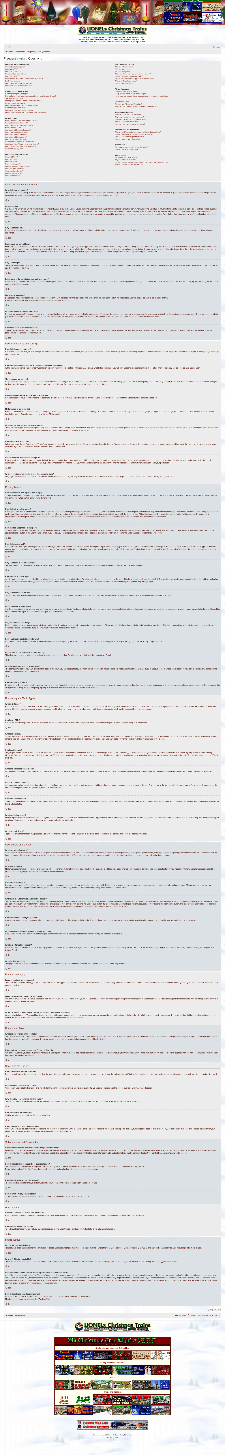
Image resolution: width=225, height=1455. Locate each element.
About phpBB (182, 1248)
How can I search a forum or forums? (128, 114)
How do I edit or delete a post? (16, 123)
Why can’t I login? (11, 76)
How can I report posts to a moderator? (19, 142)
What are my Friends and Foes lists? (128, 104)
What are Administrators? (124, 67)
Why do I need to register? (15, 67)
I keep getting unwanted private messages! (130, 94)
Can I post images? (12, 164)
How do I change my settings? (16, 94)
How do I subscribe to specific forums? (129, 137)
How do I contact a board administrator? (129, 164)
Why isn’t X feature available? (125, 160)
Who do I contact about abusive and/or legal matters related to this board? (142, 162)
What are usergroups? (123, 71)
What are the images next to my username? (21, 105)
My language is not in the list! (15, 103)
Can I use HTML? (11, 159)
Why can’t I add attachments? (16, 137)
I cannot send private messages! (127, 91)
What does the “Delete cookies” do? (18, 86)
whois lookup (175, 1275)
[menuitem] (8, 47)
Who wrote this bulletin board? (126, 157)
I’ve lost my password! (13, 81)
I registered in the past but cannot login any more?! (24, 79)
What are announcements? (15, 169)
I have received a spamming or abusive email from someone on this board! (142, 96)
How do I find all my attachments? (127, 149)
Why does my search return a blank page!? (131, 119)
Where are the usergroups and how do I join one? (133, 74)
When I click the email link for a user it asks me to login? (26, 112)
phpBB (48, 414)
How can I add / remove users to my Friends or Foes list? (136, 106)
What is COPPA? (11, 69)
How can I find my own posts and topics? (130, 124)
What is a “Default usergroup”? (126, 81)
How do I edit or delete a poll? (16, 132)
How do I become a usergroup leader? (129, 76)
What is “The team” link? (124, 83)
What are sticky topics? (14, 171)
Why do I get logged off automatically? (19, 83)
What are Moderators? (123, 69)
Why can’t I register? (13, 71)
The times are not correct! (14, 98)
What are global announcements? (17, 166)
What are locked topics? (14, 173)
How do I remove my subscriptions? (128, 139)
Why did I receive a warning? (16, 139)
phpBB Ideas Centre (116, 1262)
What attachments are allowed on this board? (131, 147)
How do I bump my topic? (14, 149)
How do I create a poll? (13, 127)
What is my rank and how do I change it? (20, 110)
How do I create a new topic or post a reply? (21, 120)
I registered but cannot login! (15, 74)
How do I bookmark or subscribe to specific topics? (134, 134)
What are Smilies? (12, 161)
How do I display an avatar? (15, 108)
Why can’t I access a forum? (15, 135)
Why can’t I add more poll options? (18, 130)
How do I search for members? (126, 122)
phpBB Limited (74, 1248)
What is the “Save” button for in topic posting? (22, 144)
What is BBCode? (11, 157)
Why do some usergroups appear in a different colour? (135, 79)
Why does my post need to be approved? (20, 146)
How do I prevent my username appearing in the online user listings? (30, 96)
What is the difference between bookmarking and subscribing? (138, 132)
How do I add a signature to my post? (19, 125)
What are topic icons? (13, 176)
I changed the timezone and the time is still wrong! (23, 101)
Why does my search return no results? (129, 117)
